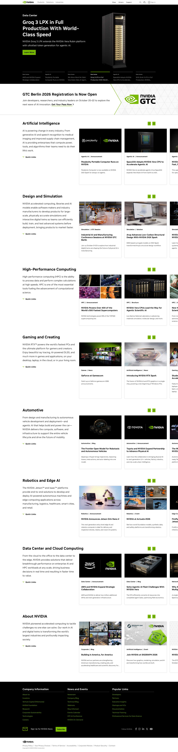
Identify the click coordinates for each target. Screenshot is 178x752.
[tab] (32, 76)
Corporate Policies (85, 746)
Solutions (50, 2)
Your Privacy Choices (42, 746)
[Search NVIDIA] (140, 2)
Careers (26, 720)
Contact (112, 746)
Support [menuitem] (129, 2)
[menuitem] (40, 2)
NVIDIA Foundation (30, 705)
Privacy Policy (28, 746)
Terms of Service (58, 746)
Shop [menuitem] (114, 2)
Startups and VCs (119, 705)
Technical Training (119, 712)
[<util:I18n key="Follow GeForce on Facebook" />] (136, 729)
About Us (26, 694)
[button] (144, 3)
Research (26, 709)
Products (40, 2)
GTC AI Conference (74, 716)
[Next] (153, 123)
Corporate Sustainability (32, 712)
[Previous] (149, 123)
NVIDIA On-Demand (75, 720)
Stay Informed (73, 709)
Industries (59, 2)
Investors (26, 698)
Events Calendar (73, 712)
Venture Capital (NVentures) (33, 702)
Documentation (118, 709)
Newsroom (71, 694)
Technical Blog (73, 702)
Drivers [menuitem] (121, 2)
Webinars (71, 705)
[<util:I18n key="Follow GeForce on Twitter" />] (147, 729)
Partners (115, 698)
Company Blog (73, 698)
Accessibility (72, 746)
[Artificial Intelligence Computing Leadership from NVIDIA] (28, 2)
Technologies (28, 716)
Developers (116, 694)
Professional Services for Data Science (127, 716)
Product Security (100, 746)
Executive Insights (119, 702)
